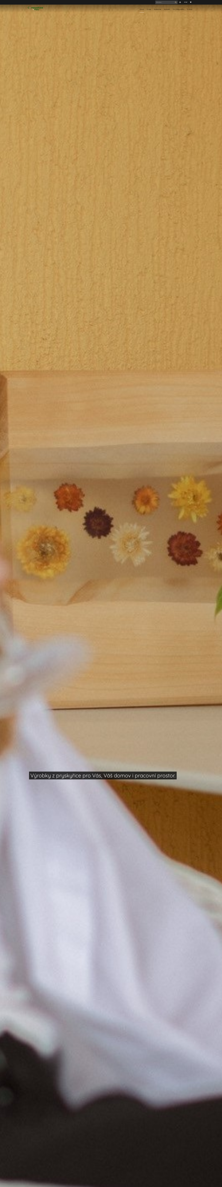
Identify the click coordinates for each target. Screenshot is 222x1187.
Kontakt (167, 9)
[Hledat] (176, 2)
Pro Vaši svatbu (178, 9)
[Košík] (191, 2)
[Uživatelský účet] (180, 2)
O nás (149, 9)
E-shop (189, 9)
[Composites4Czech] (35, 8)
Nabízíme (157, 9)
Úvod (142, 9)
